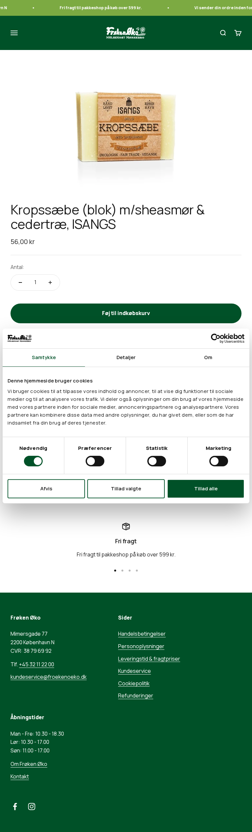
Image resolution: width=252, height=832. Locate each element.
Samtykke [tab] (44, 357)
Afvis (46, 488)
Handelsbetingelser (142, 633)
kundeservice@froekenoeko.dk (48, 676)
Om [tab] (208, 357)
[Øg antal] (50, 282)
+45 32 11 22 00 (36, 664)
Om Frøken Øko (28, 764)
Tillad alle (206, 488)
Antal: (17, 267)
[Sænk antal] (20, 282)
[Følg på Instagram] (31, 806)
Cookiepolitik (134, 683)
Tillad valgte (126, 488)
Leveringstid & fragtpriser (149, 658)
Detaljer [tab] (126, 357)
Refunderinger (135, 695)
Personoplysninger (141, 646)
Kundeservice (134, 670)
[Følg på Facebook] (14, 806)
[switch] (95, 461)
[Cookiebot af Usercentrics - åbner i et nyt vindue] (215, 338)
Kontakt (19, 776)
